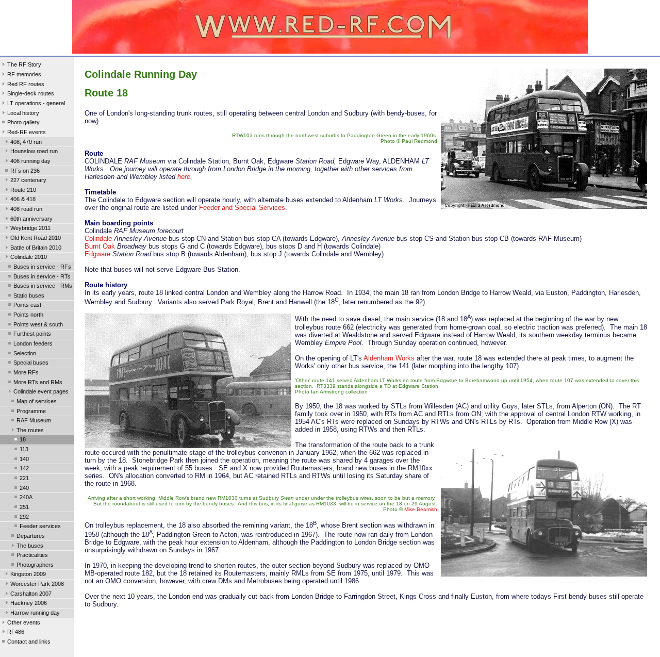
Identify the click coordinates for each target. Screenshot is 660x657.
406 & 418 (23, 199)
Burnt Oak (100, 246)
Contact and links (29, 641)
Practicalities (32, 555)
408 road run (26, 209)
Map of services (36, 401)
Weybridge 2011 (30, 228)
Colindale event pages (41, 391)
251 (24, 507)
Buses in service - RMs (42, 286)
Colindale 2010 (28, 257)
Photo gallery (23, 122)
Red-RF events (26, 132)
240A (26, 497)
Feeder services (40, 526)
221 (24, 478)
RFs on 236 (25, 171)
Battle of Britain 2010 (35, 247)
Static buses (28, 295)
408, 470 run (26, 142)
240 (24, 488)
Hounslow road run (34, 151)
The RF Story (24, 64)
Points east (27, 305)
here (183, 176)
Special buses (30, 362)
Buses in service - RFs (42, 267)
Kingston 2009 (28, 574)
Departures (30, 536)
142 (24, 468)
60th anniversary (31, 219)
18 (23, 439)
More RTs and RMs (37, 382)
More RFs (26, 372)
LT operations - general (36, 103)
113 (24, 449)
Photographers (35, 565)
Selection (24, 353)
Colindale (98, 238)
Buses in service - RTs (42, 276)
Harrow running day (35, 613)
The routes (30, 430)
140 (24, 459)
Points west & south (38, 324)
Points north (28, 314)
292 (24, 517)
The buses (29, 546)
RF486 (15, 632)
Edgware (97, 254)
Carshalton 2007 (31, 593)
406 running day (30, 161)
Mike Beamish (420, 509)
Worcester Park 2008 (37, 584)
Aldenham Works (389, 358)
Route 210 (23, 190)
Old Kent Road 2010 (35, 238)
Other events (23, 622)
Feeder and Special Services (242, 207)
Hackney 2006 (28, 603)
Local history (23, 113)
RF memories (24, 74)
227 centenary (28, 180)
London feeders (33, 343)
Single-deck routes (30, 93)
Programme (31, 411)
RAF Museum (33, 420)
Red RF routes (25, 84)
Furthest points (32, 334)
